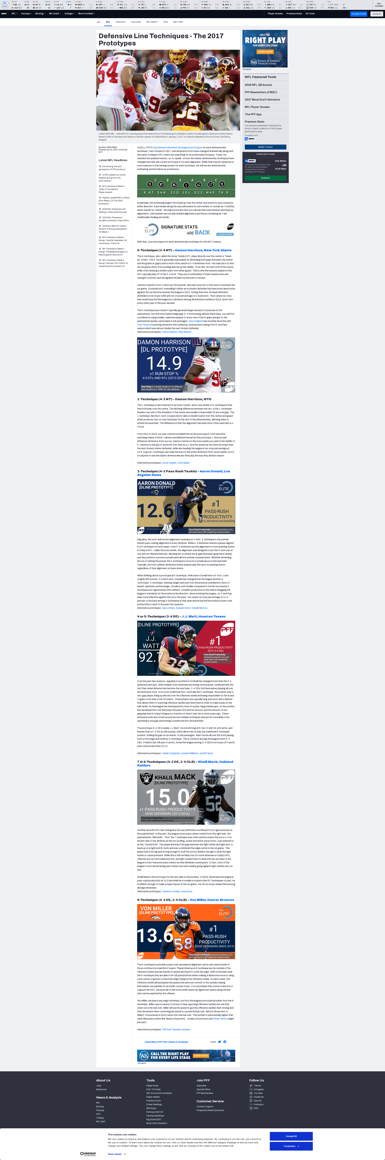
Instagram (259, 1089)
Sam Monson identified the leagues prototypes (177, 147)
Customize (289, 1146)
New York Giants (218, 250)
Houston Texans (212, 616)
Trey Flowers (144, 324)
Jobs (98, 1086)
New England (196, 321)
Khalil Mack (208, 761)
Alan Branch (185, 332)
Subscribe (201, 1086)
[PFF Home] (4, 14)
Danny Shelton (169, 332)
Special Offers (203, 1089)
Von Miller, (198, 900)
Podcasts (258, 1104)
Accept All (291, 1136)
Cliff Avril (166, 1029)
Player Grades (153, 1097)
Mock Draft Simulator (156, 1123)
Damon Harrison (188, 250)
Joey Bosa (186, 891)
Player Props (152, 1086)
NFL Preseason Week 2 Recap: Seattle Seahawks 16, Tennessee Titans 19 (113, 240)
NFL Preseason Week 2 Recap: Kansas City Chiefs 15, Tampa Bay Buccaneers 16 (113, 263)
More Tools (266, 147)
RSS (256, 1108)
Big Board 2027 (154, 1119)
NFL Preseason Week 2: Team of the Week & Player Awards (112, 189)
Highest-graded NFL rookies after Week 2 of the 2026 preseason (114, 201)
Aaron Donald (211, 471)
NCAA (5, 7)
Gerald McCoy (199, 608)
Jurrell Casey (206, 753)
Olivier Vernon (220, 1018)
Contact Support (205, 1106)
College (136, 22)
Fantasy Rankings (155, 1116)
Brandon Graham (181, 1029)
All (99, 22)
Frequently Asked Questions (210, 1110)
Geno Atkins (168, 608)
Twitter (257, 1086)
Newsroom (101, 1089)
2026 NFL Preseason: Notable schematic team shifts (114, 219)
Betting (178, 22)
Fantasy (121, 22)
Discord (257, 1101)
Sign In (377, 14)
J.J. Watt (189, 616)
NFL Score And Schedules (159, 1093)
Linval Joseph (169, 463)
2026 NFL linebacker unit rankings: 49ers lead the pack (113, 210)
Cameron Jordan (171, 891)
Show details (115, 1154)
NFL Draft (152, 22)
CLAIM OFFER (359, 14)
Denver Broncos (220, 900)
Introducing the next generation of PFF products (112, 168)
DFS (166, 22)
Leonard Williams (189, 753)
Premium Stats (153, 1101)
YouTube (258, 1093)
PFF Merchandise (205, 1093)
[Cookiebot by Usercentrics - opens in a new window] (88, 1154)
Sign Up (265, 178)
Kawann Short (183, 608)
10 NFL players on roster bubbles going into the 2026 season (112, 178)
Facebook (259, 1097)
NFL (4, 3)
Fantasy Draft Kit (154, 1112)
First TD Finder (153, 1089)
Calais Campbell (170, 753)
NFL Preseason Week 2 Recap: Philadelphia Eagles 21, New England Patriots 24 (113, 252)
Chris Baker (183, 463)
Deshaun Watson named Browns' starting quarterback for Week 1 (113, 229)
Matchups (151, 1108)
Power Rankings (154, 1104)
